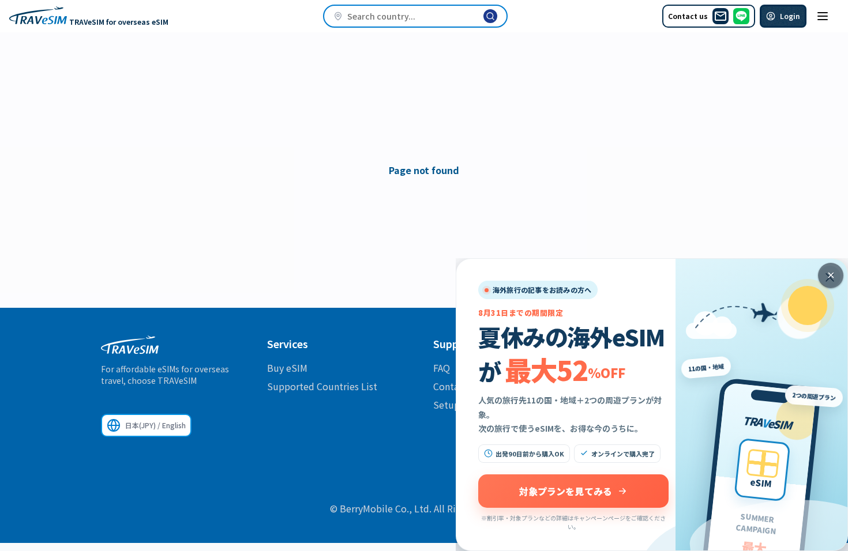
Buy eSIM (287, 368)
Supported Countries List (322, 386)
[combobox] (415, 16)
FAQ (441, 368)
